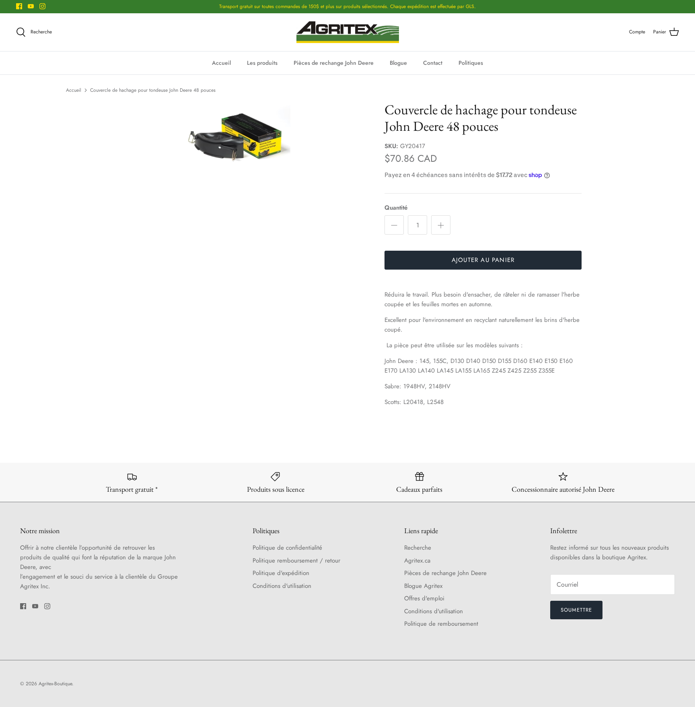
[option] (240, 138)
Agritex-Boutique (55, 683)
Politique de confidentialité (287, 547)
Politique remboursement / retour (296, 560)
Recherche (417, 547)
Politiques (471, 63)
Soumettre (576, 610)
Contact (432, 63)
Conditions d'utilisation (282, 585)
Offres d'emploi (424, 598)
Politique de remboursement (441, 623)
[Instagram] (42, 6)
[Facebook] (19, 6)
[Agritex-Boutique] (347, 32)
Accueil (221, 63)
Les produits (262, 63)
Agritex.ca (417, 560)
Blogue (398, 63)
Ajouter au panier (483, 260)
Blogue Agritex (423, 585)
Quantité (396, 208)
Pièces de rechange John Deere (334, 63)
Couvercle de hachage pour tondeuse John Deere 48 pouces (153, 90)
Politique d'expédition (281, 573)
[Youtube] (31, 6)
